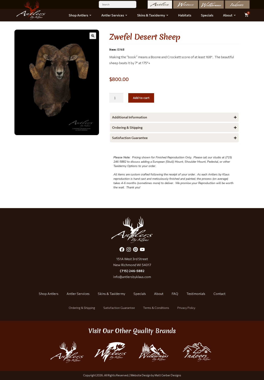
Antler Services (78, 293)
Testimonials (195, 293)
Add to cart (141, 98)
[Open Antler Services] (126, 15)
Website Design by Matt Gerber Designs (156, 375)
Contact (219, 293)
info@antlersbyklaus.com (132, 277)
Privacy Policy (186, 307)
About (158, 293)
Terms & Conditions (156, 307)
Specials (139, 293)
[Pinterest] (135, 249)
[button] (93, 35)
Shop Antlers (48, 293)
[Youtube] (142, 249)
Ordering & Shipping (82, 307)
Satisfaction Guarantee (119, 307)
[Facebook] (121, 249)
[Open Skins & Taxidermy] (167, 15)
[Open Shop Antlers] (90, 15)
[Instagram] (128, 249)
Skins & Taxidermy (111, 293)
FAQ (175, 293)
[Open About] (234, 15)
